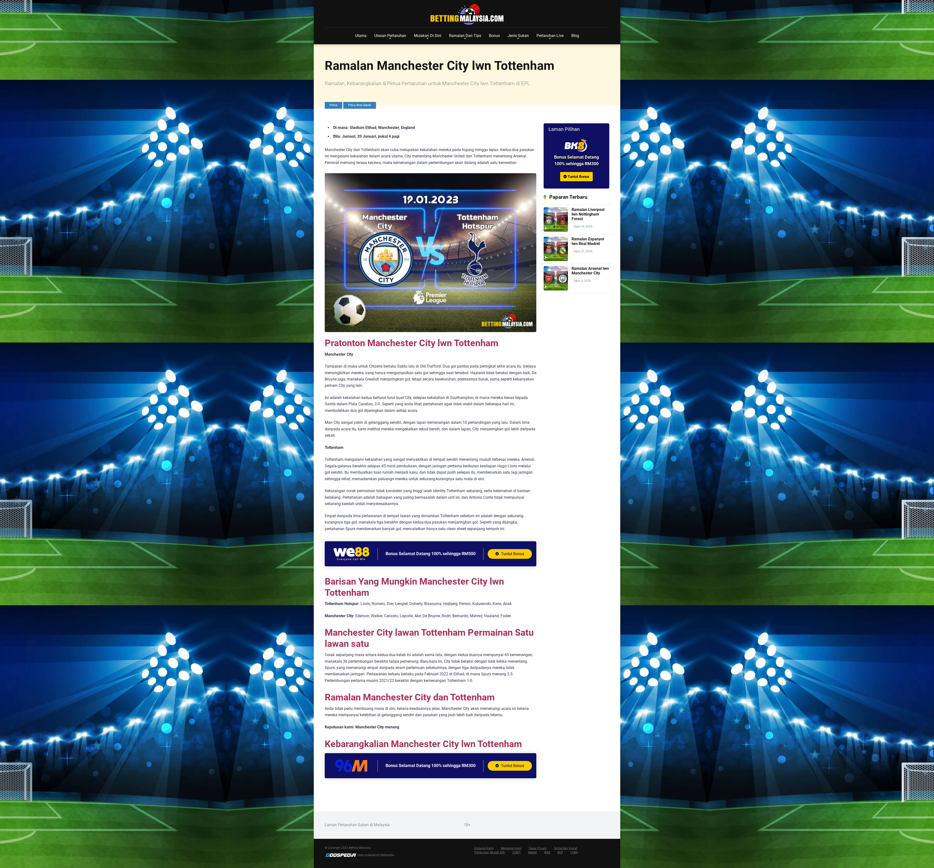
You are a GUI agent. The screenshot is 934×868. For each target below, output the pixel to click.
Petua (333, 105)
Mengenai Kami (511, 848)
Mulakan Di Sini (427, 35)
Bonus (494, 35)
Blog (575, 35)
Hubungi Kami (484, 848)
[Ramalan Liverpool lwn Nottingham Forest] (556, 230)
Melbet (532, 852)
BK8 (560, 852)
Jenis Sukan (518, 35)
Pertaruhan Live (550, 35)
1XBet (574, 852)
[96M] (351, 772)
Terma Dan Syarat (565, 848)
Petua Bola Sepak (359, 105)
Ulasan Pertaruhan (390, 35)
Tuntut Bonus (512, 554)
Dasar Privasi (537, 848)
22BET (516, 852)
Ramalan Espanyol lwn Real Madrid (588, 241)
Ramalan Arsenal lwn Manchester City (590, 270)
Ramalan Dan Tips (465, 35)
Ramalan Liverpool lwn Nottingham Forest (588, 214)
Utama (361, 35)
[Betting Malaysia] (467, 14)
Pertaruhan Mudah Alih (489, 852)
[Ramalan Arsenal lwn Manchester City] (556, 289)
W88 (547, 852)
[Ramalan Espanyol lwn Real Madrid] (556, 259)
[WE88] (351, 560)
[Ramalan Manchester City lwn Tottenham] (576, 145)
